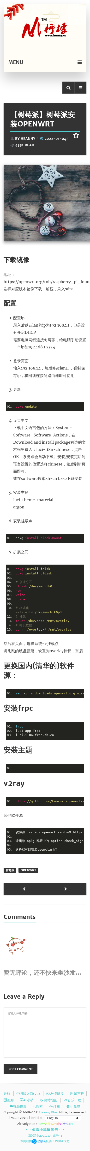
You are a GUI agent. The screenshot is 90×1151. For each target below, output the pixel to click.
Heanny (28, 139)
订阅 (56, 1106)
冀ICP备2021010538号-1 (45, 1135)
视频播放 (20, 1106)
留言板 (79, 1093)
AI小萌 (28, 1100)
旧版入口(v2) (30, 1093)
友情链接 (57, 1093)
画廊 (10, 1100)
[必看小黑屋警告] (45, 1130)
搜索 (39, 1106)
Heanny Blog (48, 1112)
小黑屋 (75, 1106)
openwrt (28, 870)
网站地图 (51, 1100)
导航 (7, 1093)
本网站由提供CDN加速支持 (45, 1141)
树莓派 (10, 870)
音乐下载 (74, 1100)
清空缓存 (36, 1118)
